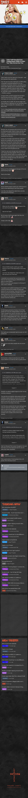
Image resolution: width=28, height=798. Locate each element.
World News (10, 520)
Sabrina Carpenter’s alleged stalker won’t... (13, 681)
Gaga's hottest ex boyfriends (9, 539)
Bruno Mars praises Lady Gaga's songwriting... (14, 556)
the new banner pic (7, 561)
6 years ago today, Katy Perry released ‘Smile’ (13, 676)
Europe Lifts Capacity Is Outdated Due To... (13, 665)
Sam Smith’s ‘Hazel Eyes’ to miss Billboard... (13, 534)
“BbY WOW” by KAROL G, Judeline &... (12, 577)
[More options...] (25, 73)
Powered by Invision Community (14, 787)
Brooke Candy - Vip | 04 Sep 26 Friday (11, 572)
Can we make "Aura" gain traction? (11, 550)
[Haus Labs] (14, 14)
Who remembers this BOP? (9, 507)
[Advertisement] (14, 42)
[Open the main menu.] (26, 2)
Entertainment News (16, 68)
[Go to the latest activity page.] (19, 2)
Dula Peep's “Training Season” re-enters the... (13, 566)
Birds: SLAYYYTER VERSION (9, 529)
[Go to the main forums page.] (22, 2)
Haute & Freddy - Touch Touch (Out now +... (13, 512)
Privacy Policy (10, 785)
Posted (10, 74)
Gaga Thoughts (13, 509)
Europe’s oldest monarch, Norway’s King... (13, 687)
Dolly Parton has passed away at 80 (11, 588)
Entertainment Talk (14, 547)
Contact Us (18, 785)
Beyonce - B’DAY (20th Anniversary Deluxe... (13, 583)
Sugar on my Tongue (7, 545)
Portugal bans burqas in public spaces (12, 518)
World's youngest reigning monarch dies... (13, 523)
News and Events (12, 558)
